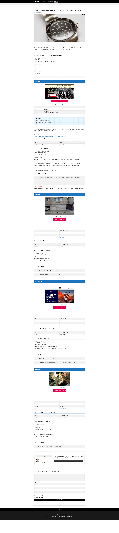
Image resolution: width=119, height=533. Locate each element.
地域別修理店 (56, 1)
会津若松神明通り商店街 (61, 387)
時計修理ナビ (62, 237)
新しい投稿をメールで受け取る (39, 497)
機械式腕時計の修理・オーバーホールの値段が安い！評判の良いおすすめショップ (62, 516)
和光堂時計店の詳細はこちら (59, 219)
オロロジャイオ (38, 68)
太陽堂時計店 (38, 73)
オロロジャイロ (61, 104)
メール (35, 486)
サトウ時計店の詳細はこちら (59, 307)
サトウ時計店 (38, 71)
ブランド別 (44, 1)
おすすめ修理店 (50, 1)
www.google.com (61, 216)
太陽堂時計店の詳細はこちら (59, 390)
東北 (35, 12)
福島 (40, 12)
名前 (35, 482)
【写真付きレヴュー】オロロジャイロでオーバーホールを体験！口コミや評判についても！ (49, 136)
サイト (35, 490)
